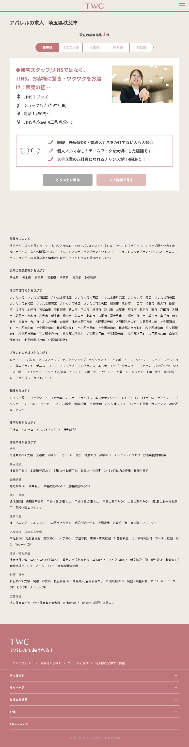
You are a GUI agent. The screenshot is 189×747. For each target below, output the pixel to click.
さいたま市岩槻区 (95, 303)
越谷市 (144, 309)
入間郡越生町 (148, 321)
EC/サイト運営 (138, 404)
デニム (40, 365)
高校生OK (49, 538)
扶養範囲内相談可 (155, 455)
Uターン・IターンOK (40, 566)
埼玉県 (51, 277)
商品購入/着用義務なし (88, 581)
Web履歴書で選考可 (46, 603)
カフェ (70, 397)
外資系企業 (120, 522)
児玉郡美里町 (95, 333)
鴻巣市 (96, 309)
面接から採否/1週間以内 (98, 603)
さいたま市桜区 (164, 297)
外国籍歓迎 (121, 538)
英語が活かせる (84, 522)
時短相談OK (18, 486)
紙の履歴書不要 (20, 603)
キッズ (114, 365)
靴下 (158, 372)
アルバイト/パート (48, 429)
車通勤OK (98, 559)
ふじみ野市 (49, 321)
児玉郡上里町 (136, 333)
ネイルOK (157, 581)
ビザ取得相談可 (141, 538)
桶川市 (67, 315)
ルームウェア (134, 372)
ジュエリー (129, 365)
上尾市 (120, 309)
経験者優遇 (33, 538)
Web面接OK (71, 603)
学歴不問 (81, 538)
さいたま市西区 (37, 297)
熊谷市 (126, 303)
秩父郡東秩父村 (73, 333)
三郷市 (129, 315)
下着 (149, 372)
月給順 (141, 47)
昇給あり (105, 455)
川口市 (138, 303)
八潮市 (102, 315)
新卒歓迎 (136, 559)
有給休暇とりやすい (29, 507)
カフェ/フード (42, 377)
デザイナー (165, 397)
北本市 (90, 315)
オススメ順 (71, 47)
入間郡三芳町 (104, 321)
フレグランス (86, 365)
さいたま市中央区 (139, 297)
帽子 (21, 372)
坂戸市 (152, 315)
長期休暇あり (35, 501)
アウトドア (106, 372)
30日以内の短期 (90, 470)
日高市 (22, 321)
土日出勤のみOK (138, 501)
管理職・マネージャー (145, 522)
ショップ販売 (18, 397)
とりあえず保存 (68, 179)
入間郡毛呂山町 (126, 321)
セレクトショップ (74, 359)
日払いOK (66, 455)
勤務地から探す (51, 663)
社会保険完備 (18, 559)
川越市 (114, 303)
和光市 (43, 315)
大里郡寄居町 (157, 333)
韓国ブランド (24, 365)
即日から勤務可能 (66, 470)
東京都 (76, 277)
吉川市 (34, 321)
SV (153, 397)
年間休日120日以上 (87, 501)
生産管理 (96, 404)
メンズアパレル (49, 359)
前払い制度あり (86, 455)
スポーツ (90, 372)
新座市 (55, 315)
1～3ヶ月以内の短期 (117, 470)
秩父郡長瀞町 (27, 333)
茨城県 (14, 277)
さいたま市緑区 (70, 303)
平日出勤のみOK (114, 501)
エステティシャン (107, 397)
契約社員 (27, 429)
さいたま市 (17, 297)
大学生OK (65, 538)
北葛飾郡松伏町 (58, 340)
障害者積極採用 (67, 566)
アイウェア (34, 372)
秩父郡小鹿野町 (49, 333)
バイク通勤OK (117, 559)
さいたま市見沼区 (113, 297)
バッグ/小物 (162, 365)
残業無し (34, 486)
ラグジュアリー (99, 359)
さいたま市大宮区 (86, 297)
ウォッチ (145, 365)
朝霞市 (20, 315)
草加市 (132, 309)
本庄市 (31, 309)
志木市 (31, 315)
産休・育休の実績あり (45, 559)
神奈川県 (91, 277)
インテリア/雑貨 (55, 372)
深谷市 (108, 309)
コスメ (52, 365)
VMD (34, 404)
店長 (145, 397)
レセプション (130, 397)
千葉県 (64, 277)
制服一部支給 (42, 581)
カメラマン (158, 404)
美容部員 (57, 397)
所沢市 (161, 303)
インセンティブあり (127, 455)
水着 (120, 372)
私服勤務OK (62, 581)
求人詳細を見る (121, 179)
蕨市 (154, 309)
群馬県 (39, 277)
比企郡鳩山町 (107, 327)
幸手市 (164, 315)
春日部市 (60, 309)
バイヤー (46, 404)
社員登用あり (18, 470)
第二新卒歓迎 (154, 559)
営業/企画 (80, 404)
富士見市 (116, 315)
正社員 (14, 429)
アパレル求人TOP (21, 663)
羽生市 (84, 309)
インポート (119, 359)
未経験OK (16, 538)
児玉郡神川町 (116, 333)
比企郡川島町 (66, 327)
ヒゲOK (22, 587)
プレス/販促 (63, 404)
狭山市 (73, 309)
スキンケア (67, 365)
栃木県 (26, 277)
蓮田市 (141, 315)
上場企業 (104, 522)
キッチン (75, 372)
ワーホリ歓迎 (164, 538)
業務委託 (70, 429)
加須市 (20, 309)
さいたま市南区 (46, 303)
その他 (20, 409)
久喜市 (79, 315)
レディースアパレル (23, 359)
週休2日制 (16, 501)
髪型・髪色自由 (137, 581)
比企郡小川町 (45, 327)
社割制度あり (115, 581)
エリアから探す (78, 663)
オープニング (18, 522)
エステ (102, 365)
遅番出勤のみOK (79, 486)
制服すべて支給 (20, 581)
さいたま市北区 (61, 297)
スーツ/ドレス (139, 359)
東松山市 (45, 309)
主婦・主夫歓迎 (100, 538)
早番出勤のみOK (54, 486)
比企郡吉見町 (86, 327)
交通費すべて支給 (21, 455)
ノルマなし (37, 522)
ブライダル (23, 377)
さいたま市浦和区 (21, 303)
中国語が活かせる (59, 522)
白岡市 (64, 321)
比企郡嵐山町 (24, 327)
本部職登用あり (40, 470)
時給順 (118, 47)
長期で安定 (141, 470)
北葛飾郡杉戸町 (34, 340)
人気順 (94, 47)
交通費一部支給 (46, 455)
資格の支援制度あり (76, 559)
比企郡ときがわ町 (130, 327)
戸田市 (164, 309)
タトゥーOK (38, 587)
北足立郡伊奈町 (82, 321)
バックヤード (39, 397)
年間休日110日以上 (59, 501)
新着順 (47, 47)
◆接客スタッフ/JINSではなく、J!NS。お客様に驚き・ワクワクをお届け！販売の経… (58, 78)
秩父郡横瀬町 (154, 327)
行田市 (149, 303)
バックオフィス (115, 404)
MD (26, 404)
